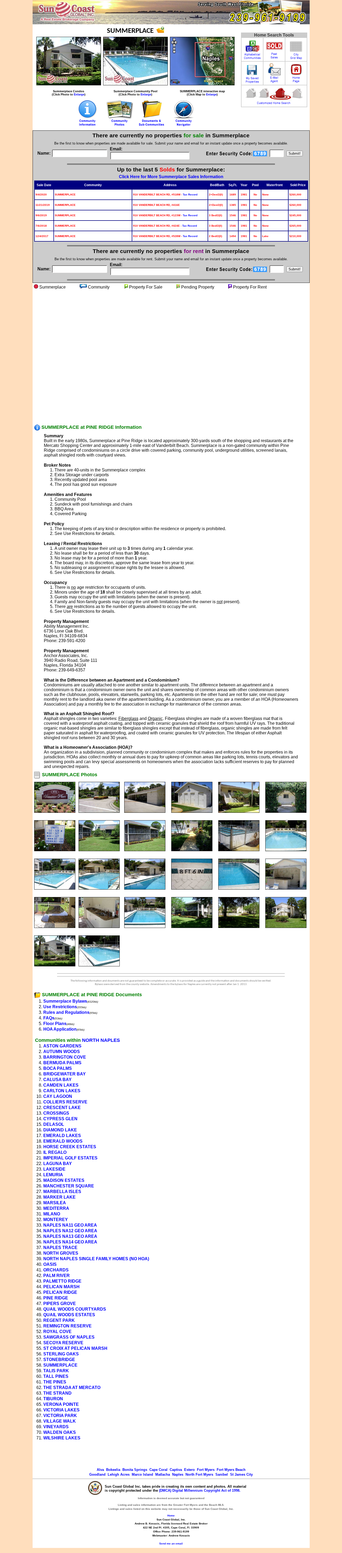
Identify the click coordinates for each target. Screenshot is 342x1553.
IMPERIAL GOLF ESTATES (70, 1158)
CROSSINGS (56, 1113)
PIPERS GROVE (59, 1303)
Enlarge (79, 94)
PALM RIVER (56, 1275)
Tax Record (190, 194)
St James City (241, 1474)
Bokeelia (113, 1470)
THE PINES (54, 1382)
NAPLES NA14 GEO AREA (70, 1242)
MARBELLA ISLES (62, 1191)
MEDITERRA (56, 1208)
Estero (189, 1470)
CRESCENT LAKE (62, 1107)
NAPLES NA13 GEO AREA (70, 1236)
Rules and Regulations (66, 1012)
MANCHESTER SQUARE (68, 1186)
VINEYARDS (56, 1426)
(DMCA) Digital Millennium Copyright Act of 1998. (199, 1490)
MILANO (51, 1214)
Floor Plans (55, 1023)
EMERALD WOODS (63, 1141)
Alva (100, 1470)
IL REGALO (55, 1152)
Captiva (176, 1470)
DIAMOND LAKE (60, 1130)
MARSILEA (54, 1202)
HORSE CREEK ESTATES (69, 1146)
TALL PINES (55, 1376)
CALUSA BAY (57, 1079)
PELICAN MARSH (61, 1286)
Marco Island (142, 1474)
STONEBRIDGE (59, 1359)
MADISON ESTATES (63, 1180)
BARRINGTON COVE (64, 1057)
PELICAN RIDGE (60, 1292)
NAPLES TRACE (60, 1247)
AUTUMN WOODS (61, 1051)
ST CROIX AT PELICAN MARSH (75, 1348)
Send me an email (171, 1543)
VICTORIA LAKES (61, 1410)
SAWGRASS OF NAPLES (69, 1337)
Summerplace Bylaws (65, 1001)
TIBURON (53, 1398)
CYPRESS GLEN (60, 1118)
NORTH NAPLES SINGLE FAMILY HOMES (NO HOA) (96, 1258)
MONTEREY (55, 1219)
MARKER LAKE (59, 1197)
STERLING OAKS (61, 1354)
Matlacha (162, 1474)
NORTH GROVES (60, 1253)
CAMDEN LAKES (61, 1085)
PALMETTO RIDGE (62, 1281)
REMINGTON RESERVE (67, 1326)
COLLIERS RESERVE (65, 1102)
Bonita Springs (134, 1470)
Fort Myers (206, 1470)
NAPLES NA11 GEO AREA (70, 1225)
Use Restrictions (60, 1006)
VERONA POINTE (61, 1404)
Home (171, 1515)
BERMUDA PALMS (62, 1062)
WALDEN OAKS (59, 1432)
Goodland (97, 1474)
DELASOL (53, 1124)
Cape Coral (158, 1470)
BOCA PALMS (57, 1068)
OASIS (50, 1264)
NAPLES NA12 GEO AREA (70, 1230)
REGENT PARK (59, 1320)
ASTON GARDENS (62, 1046)
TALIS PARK (56, 1370)
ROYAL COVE (57, 1331)
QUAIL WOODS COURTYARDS (74, 1309)
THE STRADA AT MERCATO (71, 1387)
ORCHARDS (56, 1270)
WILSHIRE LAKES (61, 1438)
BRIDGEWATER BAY (64, 1074)
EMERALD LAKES (62, 1135)
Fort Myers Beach (231, 1470)
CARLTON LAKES (61, 1090)
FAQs (49, 1018)
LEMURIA (53, 1174)
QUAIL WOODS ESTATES (69, 1314)
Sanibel (221, 1474)
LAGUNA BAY (57, 1163)
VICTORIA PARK (60, 1415)
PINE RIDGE (55, 1298)
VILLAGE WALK (59, 1421)
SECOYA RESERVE (63, 1342)
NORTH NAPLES (101, 1040)
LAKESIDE (54, 1169)
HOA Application (60, 1029)
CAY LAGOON (57, 1096)
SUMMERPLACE (60, 1365)
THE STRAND (57, 1393)
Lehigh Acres (119, 1474)
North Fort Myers (199, 1474)
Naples (177, 1474)
